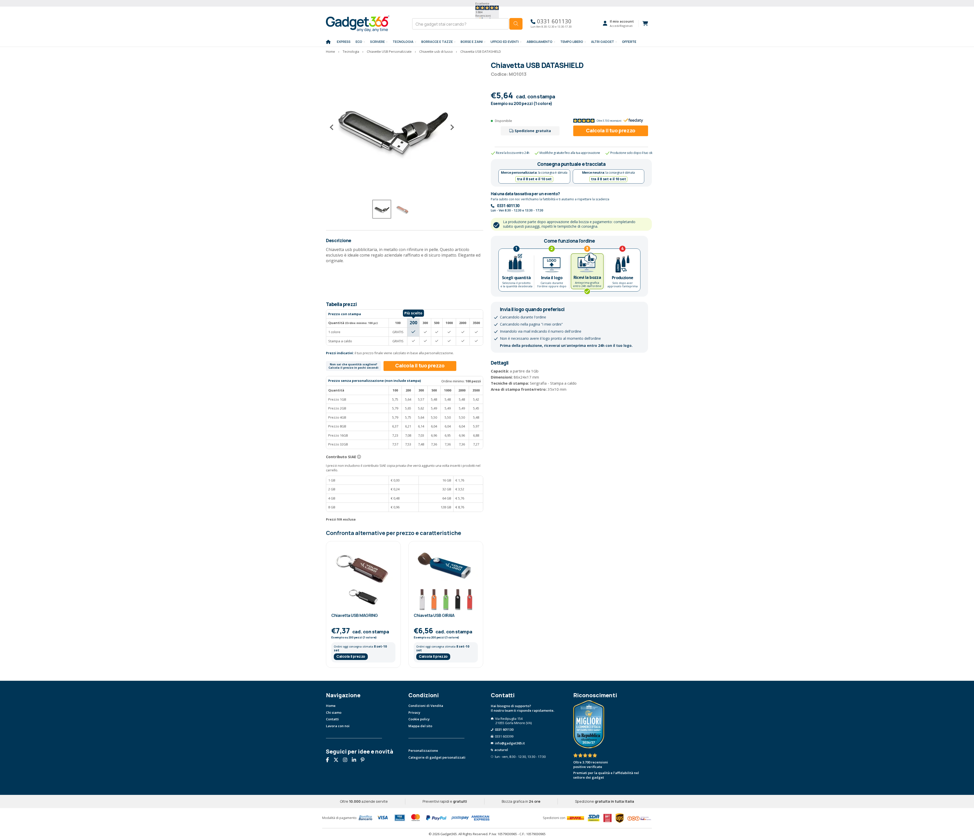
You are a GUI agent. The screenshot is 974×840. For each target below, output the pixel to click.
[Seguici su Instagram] (347, 760)
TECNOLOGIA (403, 42)
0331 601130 (553, 21)
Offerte (629, 42)
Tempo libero (571, 42)
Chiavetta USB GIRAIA (434, 615)
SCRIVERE (377, 42)
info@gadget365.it (510, 743)
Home (331, 705)
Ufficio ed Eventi (505, 42)
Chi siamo (333, 712)
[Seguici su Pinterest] (364, 760)
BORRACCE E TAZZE (437, 42)
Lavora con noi (338, 726)
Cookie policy (419, 719)
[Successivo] (450, 127)
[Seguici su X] (338, 760)
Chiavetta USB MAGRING (354, 615)
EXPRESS (344, 42)
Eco (359, 42)
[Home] (328, 42)
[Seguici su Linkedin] (356, 760)
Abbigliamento (539, 42)
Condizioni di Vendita (425, 705)
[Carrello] (643, 23)
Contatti (332, 719)
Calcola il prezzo (350, 656)
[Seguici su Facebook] (329, 760)
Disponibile (503, 120)
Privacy (414, 712)
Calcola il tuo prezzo (610, 130)
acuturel (501, 749)
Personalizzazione (423, 750)
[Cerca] (516, 24)
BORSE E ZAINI (472, 42)
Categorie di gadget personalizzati (436, 757)
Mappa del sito (420, 726)
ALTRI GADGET (602, 42)
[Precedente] (333, 127)
